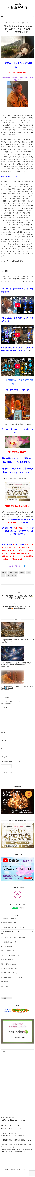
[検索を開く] (33, 16)
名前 (3, 732)
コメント (4, 707)
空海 (3, 576)
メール (3, 740)
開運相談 (14, 576)
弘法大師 (22, 572)
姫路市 (10, 572)
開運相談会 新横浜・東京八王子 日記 (10, 977)
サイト (3, 748)
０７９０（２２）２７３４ (14, 1126)
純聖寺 (8, 576)
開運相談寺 (4, 981)
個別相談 (4, 572)
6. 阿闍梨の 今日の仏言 (7, 942)
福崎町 (28, 572)
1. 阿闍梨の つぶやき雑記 (17, 22)
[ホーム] (17, 10)
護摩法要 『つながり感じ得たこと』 (10, 955)
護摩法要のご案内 (5, 959)
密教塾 (16, 572)
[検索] (31, 1050)
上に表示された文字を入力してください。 (11, 761)
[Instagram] (17, 894)
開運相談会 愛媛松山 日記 (8, 973)
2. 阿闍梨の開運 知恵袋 (7, 923)
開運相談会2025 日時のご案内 (9, 968)
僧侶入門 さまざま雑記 (7, 946)
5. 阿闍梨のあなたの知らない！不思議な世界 (12, 937)
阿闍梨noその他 (5, 986)
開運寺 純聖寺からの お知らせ (8, 964)
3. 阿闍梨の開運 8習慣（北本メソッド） (11, 927)
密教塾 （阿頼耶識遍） (7, 951)
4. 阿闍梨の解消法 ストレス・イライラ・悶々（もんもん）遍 (17, 931)
